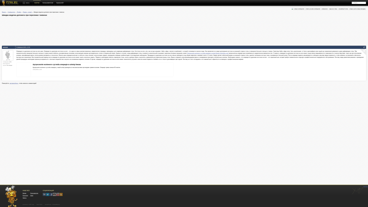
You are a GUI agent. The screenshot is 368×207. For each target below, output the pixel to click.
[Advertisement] (59, 30)
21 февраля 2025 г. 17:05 (23, 47)
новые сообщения (299, 9)
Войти (27, 3)
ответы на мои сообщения (313, 9)
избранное (325, 9)
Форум (36, 3)
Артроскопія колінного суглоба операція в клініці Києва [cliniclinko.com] (208, 53)
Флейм (19, 12)
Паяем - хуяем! (27, 12)
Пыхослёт (60, 3)
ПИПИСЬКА (357, 190)
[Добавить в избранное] (363, 52)
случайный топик (343, 9)
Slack (31, 195)
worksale (5, 47)
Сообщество (11, 12)
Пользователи (47, 3)
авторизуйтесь (14, 83)
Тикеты (24, 198)
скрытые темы (333, 9)
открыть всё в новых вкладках (357, 9)
